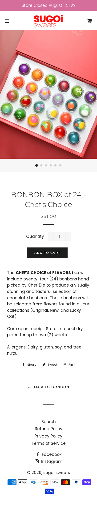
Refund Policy (48, 429)
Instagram (51, 461)
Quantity (35, 236)
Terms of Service (49, 443)
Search (48, 422)
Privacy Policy (48, 436)
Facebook (51, 454)
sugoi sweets (56, 472)
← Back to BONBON (48, 387)
